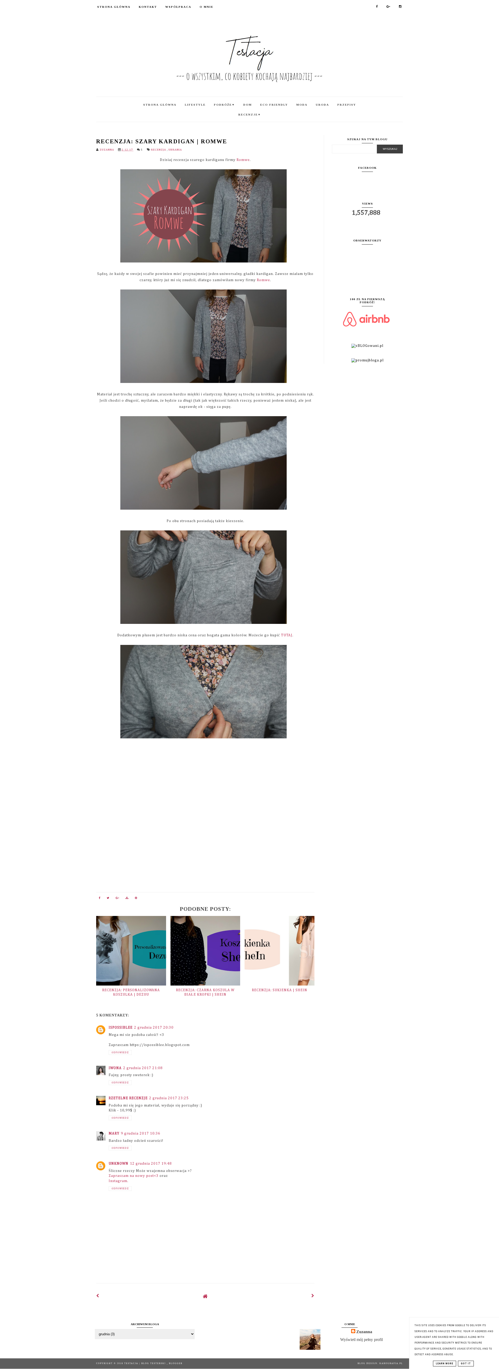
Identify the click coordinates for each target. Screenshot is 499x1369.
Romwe (243, 160)
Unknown (118, 1163)
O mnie (206, 6)
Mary (114, 1133)
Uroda (322, 104)
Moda (301, 104)
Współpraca (178, 6)
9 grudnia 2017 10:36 (140, 1133)
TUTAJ (286, 635)
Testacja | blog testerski (145, 1363)
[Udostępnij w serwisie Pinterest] (136, 899)
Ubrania (175, 149)
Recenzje (249, 114)
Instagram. (118, 1181)
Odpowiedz (120, 1052)
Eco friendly (274, 104)
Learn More (444, 1363)
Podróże (224, 104)
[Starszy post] (312, 1296)
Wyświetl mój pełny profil (361, 1339)
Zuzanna (364, 1332)
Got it (466, 1363)
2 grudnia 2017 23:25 (169, 1098)
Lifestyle (195, 104)
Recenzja (159, 149)
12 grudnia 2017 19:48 (151, 1163)
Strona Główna (113, 6)
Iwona (115, 1068)
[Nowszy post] (97, 1296)
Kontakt (148, 6)
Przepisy (346, 104)
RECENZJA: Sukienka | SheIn (279, 990)
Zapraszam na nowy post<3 (134, 1176)
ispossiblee (121, 1027)
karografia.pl (391, 1363)
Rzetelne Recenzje (128, 1098)
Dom (247, 104)
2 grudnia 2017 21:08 (143, 1068)
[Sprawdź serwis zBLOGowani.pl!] (367, 346)
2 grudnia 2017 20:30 (154, 1027)
